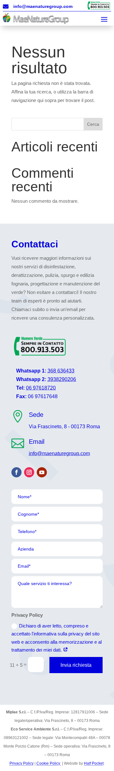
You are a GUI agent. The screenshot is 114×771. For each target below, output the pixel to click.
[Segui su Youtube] (42, 472)
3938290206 (62, 379)
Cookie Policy (48, 763)
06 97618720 (41, 388)
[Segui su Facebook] (16, 472)
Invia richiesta (76, 665)
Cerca (93, 124)
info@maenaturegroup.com (59, 453)
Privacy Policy (22, 763)
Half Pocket (94, 763)
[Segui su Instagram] (29, 472)
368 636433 (61, 370)
